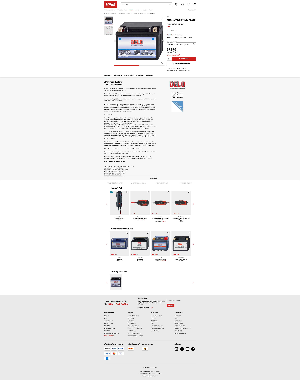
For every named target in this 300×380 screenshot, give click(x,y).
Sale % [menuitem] (131, 10)
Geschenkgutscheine (110, 328)
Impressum (178, 316)
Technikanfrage (108, 321)
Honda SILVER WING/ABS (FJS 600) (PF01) (116, 170)
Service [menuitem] (151, 10)
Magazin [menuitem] (144, 10)
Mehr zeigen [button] (153, 178)
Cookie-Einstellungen (180, 333)
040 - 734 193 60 (118, 304)
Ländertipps (131, 321)
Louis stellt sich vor (156, 316)
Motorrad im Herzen (133, 326)
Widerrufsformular (180, 326)
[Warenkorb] (194, 4)
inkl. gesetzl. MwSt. (176, 68)
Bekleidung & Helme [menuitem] (109, 10)
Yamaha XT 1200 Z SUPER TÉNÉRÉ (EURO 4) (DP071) (119, 166)
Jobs (152, 323)
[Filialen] (176, 4)
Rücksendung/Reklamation (111, 333)
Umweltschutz (178, 331)
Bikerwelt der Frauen (133, 316)
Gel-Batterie (140, 259)
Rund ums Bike (132, 331)
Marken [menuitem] (137, 10)
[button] (170, 4)
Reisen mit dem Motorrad (135, 328)
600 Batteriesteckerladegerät (140, 218)
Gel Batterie (119, 259)
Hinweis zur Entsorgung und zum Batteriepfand (180, 37)
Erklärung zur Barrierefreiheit (182, 328)
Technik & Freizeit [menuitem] (121, 10)
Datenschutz (178, 321)
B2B (105, 318)
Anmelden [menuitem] (193, 10)
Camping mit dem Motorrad (135, 336)
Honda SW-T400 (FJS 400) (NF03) (113, 171)
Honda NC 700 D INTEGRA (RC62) (113, 168)
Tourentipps (131, 318)
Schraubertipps (132, 323)
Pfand (176, 52)
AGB (176, 318)
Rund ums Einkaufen (157, 326)
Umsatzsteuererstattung (157, 328)
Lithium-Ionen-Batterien (160, 259)
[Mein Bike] (182, 4)
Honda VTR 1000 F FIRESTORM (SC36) (115, 173)
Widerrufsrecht (179, 323)
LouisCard (107, 331)
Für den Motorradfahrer (134, 333)
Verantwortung (155, 331)
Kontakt (106, 316)
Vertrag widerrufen (109, 336)
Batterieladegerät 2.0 (119, 218)
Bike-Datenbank (108, 323)
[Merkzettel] (188, 4)
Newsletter (107, 326)
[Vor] (163, 41)
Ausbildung (154, 321)
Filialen (153, 318)
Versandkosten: (170, 70)
